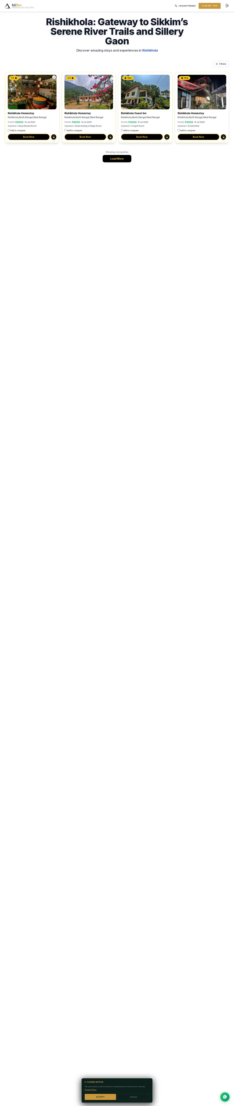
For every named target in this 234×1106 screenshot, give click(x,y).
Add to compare (17, 130)
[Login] (227, 6)
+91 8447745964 (186, 5)
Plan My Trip (209, 6)
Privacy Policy (90, 1089)
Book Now (28, 137)
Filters (222, 63)
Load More (117, 158)
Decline (133, 1097)
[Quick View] (54, 137)
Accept (100, 1097)
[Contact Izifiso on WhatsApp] (225, 1097)
